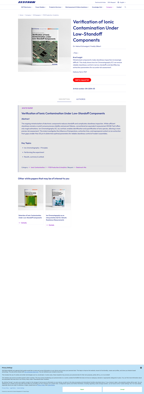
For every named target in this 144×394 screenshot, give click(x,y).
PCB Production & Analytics (57, 167)
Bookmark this (81, 167)
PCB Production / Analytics (51, 15)
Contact (119, 7)
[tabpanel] (72, 138)
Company (109, 7)
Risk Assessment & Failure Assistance (77, 7)
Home (21, 15)
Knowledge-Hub (97, 7)
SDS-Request (112, 2)
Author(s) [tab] (80, 99)
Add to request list (82, 80)
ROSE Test (111, 126)
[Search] (125, 7)
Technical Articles (100, 2)
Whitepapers (37, 15)
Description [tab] (64, 99)
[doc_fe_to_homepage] (27, 2)
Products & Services (55, 7)
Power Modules (40, 7)
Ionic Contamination (38, 167)
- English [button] (121, 2)
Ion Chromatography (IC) (104, 62)
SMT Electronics (26, 7)
